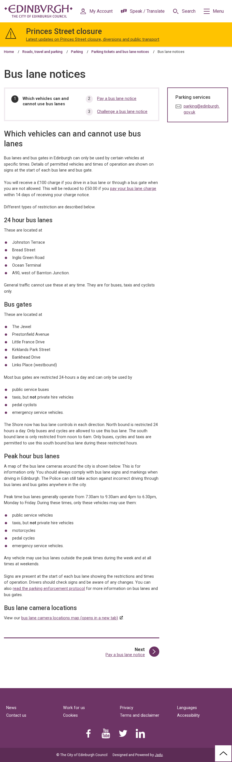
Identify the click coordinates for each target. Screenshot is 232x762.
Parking (77, 52)
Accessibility (188, 715)
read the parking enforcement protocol (49, 588)
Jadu (159, 755)
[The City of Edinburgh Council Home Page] (38, 11)
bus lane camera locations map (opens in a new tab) (69, 618)
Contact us (16, 715)
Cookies (70, 715)
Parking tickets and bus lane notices (120, 52)
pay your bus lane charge (133, 188)
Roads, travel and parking (42, 52)
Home (9, 52)
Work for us (74, 707)
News (11, 707)
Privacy (126, 707)
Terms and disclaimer (139, 715)
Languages (187, 707)
